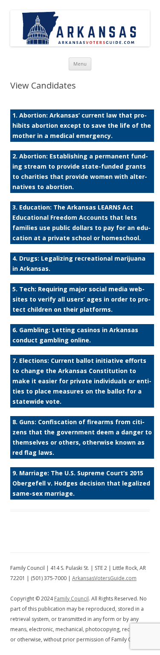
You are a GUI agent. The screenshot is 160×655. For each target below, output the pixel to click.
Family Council (71, 598)
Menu (80, 63)
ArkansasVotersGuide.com (104, 578)
